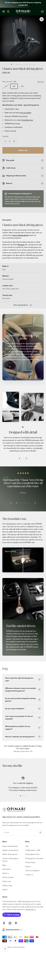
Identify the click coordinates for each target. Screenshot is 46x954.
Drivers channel (8, 877)
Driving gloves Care (32, 854)
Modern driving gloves (10, 850)
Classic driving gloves (10, 846)
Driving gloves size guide (34, 858)
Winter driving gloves (9, 854)
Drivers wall (6, 881)
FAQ (27, 846)
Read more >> (31, 909)
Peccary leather (25, 113)
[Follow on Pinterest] (16, 923)
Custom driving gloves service (10, 859)
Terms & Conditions (32, 871)
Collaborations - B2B (32, 850)
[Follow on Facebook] (4, 923)
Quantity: (5, 136)
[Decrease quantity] (5, 141)
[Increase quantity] (14, 141)
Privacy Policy (30, 862)
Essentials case (27, 120)
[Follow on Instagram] (10, 923)
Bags (4, 865)
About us (5, 873)
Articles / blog (7, 885)
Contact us (29, 875)
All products (6, 869)
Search (5, 889)
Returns (28, 866)
